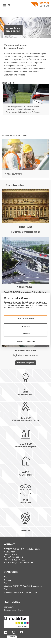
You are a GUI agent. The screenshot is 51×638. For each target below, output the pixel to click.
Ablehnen (26, 326)
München (8, 586)
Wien (6, 577)
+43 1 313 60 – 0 (15, 557)
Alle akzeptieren (25, 318)
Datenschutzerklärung (13, 610)
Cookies (12, 637)
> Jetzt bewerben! (13, 174)
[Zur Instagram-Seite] (14, 632)
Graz (6, 583)
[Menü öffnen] (3, 5)
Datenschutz (20, 341)
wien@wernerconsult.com (21, 562)
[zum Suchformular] (9, 5)
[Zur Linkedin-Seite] (6, 632)
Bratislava (8, 592)
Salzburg (7, 580)
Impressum (9, 607)
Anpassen (25, 334)
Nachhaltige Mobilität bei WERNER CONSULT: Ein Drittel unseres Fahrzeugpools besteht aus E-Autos (22, 109)
